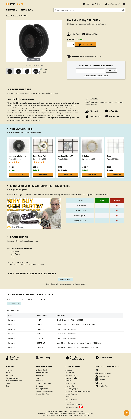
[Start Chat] (126, 413)
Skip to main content (65, 13)
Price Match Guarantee (14, 380)
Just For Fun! (103, 386)
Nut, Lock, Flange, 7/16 (66, 156)
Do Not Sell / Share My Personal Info (78, 391)
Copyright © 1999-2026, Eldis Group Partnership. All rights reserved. (65, 415)
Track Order (10, 375)
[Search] (123, 10)
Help (7, 386)
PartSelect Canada (72, 407)
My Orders (98, 4)
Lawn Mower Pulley (40, 156)
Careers (68, 380)
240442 (40, 347)
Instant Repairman (42, 373)
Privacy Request (71, 394)
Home (8, 16)
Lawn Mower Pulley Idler (17, 156)
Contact (8, 383)
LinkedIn (102, 380)
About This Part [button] (20, 89)
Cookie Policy (70, 386)
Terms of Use (70, 396)
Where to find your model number (96, 75)
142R (39, 320)
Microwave (39, 380)
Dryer (38, 378)
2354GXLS (41, 343)
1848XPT (40, 329)
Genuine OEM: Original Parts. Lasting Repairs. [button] (40, 186)
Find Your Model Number (44, 391)
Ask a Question (65, 279)
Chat (87, 4)
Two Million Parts (71, 375)
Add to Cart (88, 44)
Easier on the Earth (72, 378)
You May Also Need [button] (22, 129)
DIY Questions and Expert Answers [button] (33, 273)
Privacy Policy (70, 383)
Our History (70, 373)
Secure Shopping (71, 399)
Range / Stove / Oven (43, 383)
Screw (109, 156)
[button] (12, 10)
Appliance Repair (41, 370)
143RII (39, 324)
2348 (39, 334)
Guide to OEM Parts (42, 394)
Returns (8, 373)
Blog (100, 383)
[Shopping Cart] (123, 3)
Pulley (15, 16)
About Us (69, 370)
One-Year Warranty (12, 378)
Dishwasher (40, 375)
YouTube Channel (105, 373)
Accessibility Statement (74, 404)
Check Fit (111, 70)
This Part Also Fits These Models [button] (31, 294)
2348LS (40, 338)
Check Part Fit (14, 303)
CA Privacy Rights (72, 388)
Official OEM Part (92, 34)
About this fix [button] (19, 237)
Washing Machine (42, 388)
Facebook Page (104, 376)
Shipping (9, 370)
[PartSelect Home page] (14, 4)
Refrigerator (40, 386)
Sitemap (68, 402)
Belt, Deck (85, 156)
